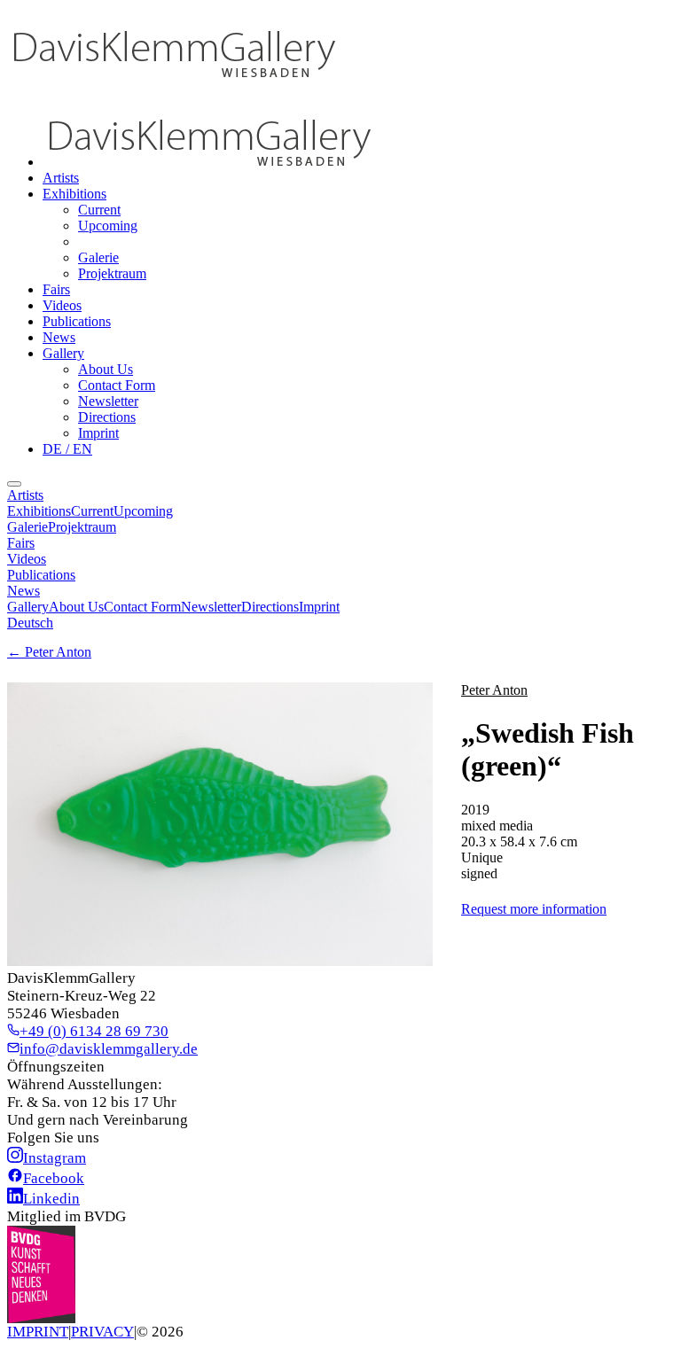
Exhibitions (74, 193)
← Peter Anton (49, 651)
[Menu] (14, 484)
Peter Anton (494, 689)
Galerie (98, 257)
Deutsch (30, 622)
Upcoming (107, 225)
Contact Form (116, 385)
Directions (107, 417)
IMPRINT (37, 1331)
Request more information (534, 908)
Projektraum (112, 273)
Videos (62, 305)
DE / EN (67, 448)
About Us (105, 369)
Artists (61, 177)
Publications (77, 321)
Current (99, 209)
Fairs (56, 289)
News (59, 337)
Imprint (98, 432)
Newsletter (108, 401)
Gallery (63, 353)
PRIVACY (102, 1331)
